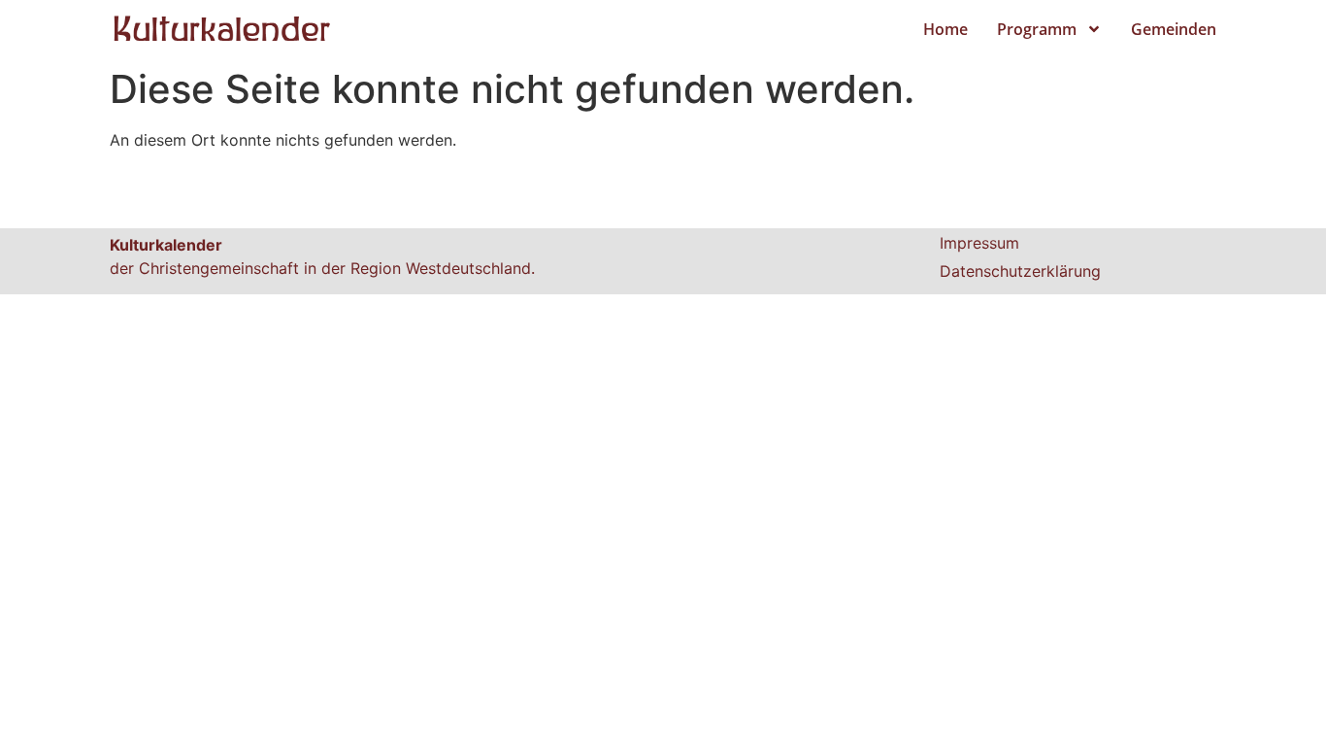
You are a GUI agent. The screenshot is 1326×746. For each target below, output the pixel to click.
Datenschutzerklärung (1020, 271)
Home (945, 29)
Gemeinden (1173, 29)
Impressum (979, 243)
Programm (1037, 29)
